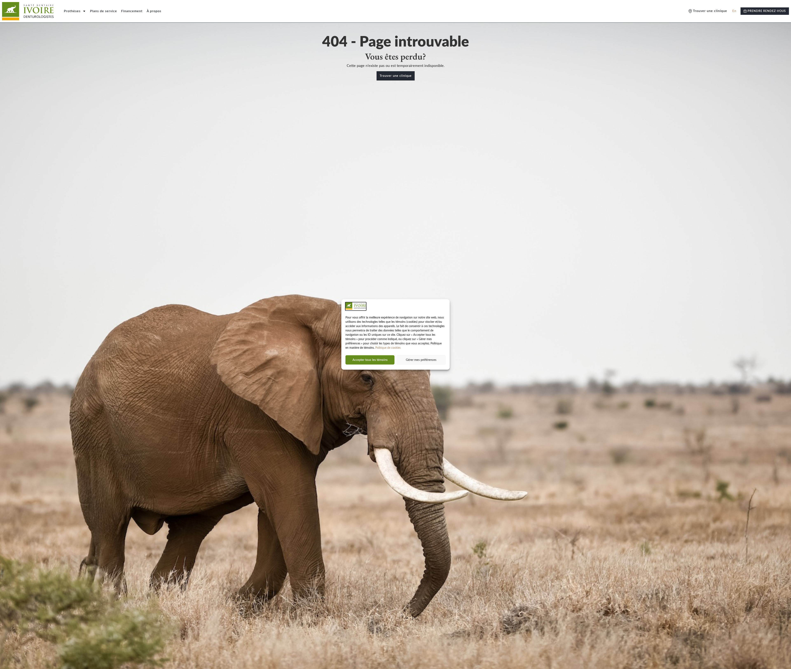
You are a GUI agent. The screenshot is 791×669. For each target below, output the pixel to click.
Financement (132, 11)
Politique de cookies (388, 347)
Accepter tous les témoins (370, 359)
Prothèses (72, 11)
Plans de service (103, 11)
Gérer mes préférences (421, 359)
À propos (154, 11)
